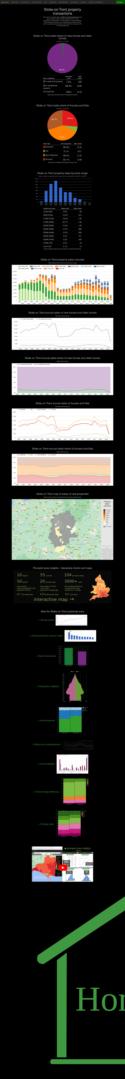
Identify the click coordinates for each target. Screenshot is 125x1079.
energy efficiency (63, 2)
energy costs (52, 2)
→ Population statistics (48, 686)
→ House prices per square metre (47, 635)
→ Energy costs (47, 823)
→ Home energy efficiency (47, 791)
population (83, 2)
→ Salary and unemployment (46, 744)
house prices (14, 2)
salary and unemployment (96, 2)
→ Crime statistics (47, 763)
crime (45, 2)
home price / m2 (25, 2)
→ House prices (47, 619)
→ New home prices (47, 655)
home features (74, 2)
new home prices (36, 2)
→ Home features (46, 720)
